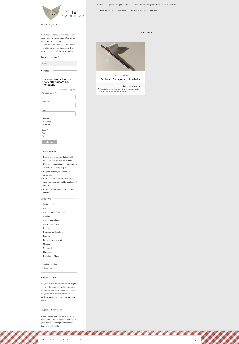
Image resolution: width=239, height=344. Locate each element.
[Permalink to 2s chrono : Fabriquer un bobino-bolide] (120, 56)
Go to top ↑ (194, 340)
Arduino (46, 216)
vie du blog (47, 268)
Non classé (47, 248)
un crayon (112, 89)
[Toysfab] (65, 12)
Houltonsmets (93, 340)
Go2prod (153, 10)
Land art (46, 236)
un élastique (130, 89)
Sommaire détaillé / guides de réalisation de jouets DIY (156, 4)
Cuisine (46, 228)
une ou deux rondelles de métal (115, 91)
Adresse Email (49, 93)
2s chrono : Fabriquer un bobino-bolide (120, 79)
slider (45, 260)
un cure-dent (120, 89)
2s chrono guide (132, 86)
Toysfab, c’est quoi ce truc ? (118, 4)
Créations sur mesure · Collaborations (111, 10)
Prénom (45, 101)
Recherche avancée (138, 10)
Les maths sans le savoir (53, 240)
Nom (44, 110)
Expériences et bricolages (53, 232)
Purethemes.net (55, 340)
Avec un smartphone (51, 220)
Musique (46, 244)
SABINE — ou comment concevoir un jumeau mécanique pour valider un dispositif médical (60, 182)
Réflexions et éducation (52, 256)
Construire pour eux (51, 224)
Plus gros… (48, 252)
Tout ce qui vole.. (50, 264)
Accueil (100, 4)
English (47, 125)
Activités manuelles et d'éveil (54, 212)
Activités (46, 208)
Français (47, 122)
